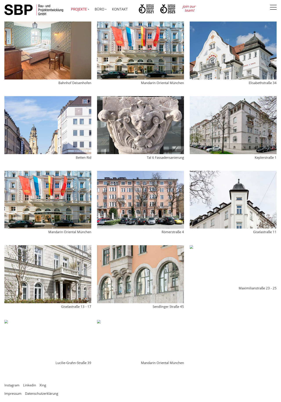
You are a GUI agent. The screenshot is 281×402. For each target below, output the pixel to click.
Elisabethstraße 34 (263, 83)
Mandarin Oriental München (162, 83)
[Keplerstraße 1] (233, 99)
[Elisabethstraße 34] (233, 24)
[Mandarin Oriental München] (140, 24)
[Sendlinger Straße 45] (140, 248)
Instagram (12, 385)
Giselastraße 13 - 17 (76, 306)
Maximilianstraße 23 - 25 (258, 288)
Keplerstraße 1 (266, 157)
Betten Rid (83, 157)
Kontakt (120, 9)
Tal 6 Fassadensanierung (165, 157)
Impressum (13, 393)
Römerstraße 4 (173, 232)
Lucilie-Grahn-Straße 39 (73, 363)
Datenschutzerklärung (41, 393)
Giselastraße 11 (265, 232)
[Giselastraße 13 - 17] (47, 248)
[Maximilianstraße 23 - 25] (191, 248)
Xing (43, 385)
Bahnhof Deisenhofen (74, 83)
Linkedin (29, 385)
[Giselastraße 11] (233, 173)
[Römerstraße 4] (140, 173)
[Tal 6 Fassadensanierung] (140, 99)
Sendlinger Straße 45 (168, 306)
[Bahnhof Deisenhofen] (47, 24)
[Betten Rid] (47, 99)
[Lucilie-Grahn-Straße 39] (6, 322)
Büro (99, 9)
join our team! (189, 8)
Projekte (79, 9)
